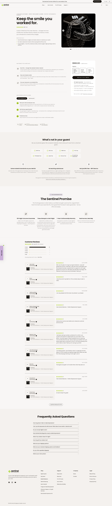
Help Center (59, 473)
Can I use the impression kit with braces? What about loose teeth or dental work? (52, 426)
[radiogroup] (83, 71)
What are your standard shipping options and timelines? (46, 447)
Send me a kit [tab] (31, 98)
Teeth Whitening (44, 481)
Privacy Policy (92, 479)
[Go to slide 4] (76, 49)
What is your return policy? (39, 453)
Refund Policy (92, 473)
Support (65, 5)
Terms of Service (93, 476)
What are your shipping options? (41, 443)
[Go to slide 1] (70, 49)
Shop (43, 5)
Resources (59, 476)
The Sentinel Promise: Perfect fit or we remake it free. (54, 1)
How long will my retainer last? (40, 440)
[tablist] (26, 98)
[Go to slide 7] (82, 49)
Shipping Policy (93, 481)
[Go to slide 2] (72, 49)
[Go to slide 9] (86, 49)
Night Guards (43, 473)
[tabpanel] (42, 110)
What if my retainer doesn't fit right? (41, 436)
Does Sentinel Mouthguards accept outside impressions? (46, 433)
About (74, 473)
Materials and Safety (61, 484)
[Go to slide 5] (78, 49)
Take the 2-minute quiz (87, 93)
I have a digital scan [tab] (22, 98)
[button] (1, 253)
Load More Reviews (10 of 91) (56, 404)
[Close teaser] (3, 245)
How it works (50, 5)
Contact (75, 476)
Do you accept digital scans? (40, 429)
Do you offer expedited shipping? (41, 450)
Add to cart (83, 77)
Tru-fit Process (58, 5)
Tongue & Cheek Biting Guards (47, 486)
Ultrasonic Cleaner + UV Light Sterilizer (47, 490)
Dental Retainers (44, 479)
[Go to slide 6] (80, 49)
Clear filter (40, 257)
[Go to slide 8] (84, 49)
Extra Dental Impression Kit (46, 493)
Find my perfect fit (97, 1)
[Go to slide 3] (74, 49)
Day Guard (43, 476)
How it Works (60, 481)
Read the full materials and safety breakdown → (56, 179)
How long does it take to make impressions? (43, 423)
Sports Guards (44, 484)
